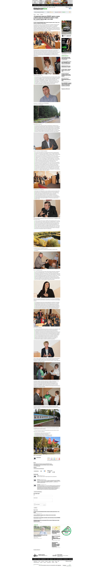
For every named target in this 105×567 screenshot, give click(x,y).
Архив (54, 7)
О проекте (41, 562)
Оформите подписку (41, 554)
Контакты (45, 562)
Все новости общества (37, 549)
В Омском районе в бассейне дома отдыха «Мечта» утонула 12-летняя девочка (66, 58)
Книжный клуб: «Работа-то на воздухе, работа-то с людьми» (66, 66)
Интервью (45, 7)
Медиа (39, 7)
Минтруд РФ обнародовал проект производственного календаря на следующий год (56, 538)
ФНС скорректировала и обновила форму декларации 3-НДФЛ (66, 79)
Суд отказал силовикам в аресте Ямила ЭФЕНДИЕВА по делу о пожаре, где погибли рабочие (66, 62)
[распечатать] (41, 471)
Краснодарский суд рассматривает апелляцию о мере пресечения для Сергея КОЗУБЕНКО (47, 517)
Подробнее (59, 565)
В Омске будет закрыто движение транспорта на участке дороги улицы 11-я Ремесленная (56, 532)
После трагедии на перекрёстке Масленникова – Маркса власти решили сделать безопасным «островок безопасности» (56, 544)
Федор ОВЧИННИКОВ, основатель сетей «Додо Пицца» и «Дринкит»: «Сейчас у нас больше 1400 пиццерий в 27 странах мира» (66, 84)
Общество (36, 524)
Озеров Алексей (39, 457)
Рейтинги (50, 7)
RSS (55, 562)
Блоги (52, 7)
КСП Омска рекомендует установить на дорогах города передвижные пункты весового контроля (66, 75)
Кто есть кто (41, 7)
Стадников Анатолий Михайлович (39, 468)
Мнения (47, 7)
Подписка (53, 562)
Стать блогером (49, 562)
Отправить (35, 507)
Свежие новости (65, 55)
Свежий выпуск (35, 7)
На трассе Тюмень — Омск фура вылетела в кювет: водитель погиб (66, 70)
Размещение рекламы (36, 562)
